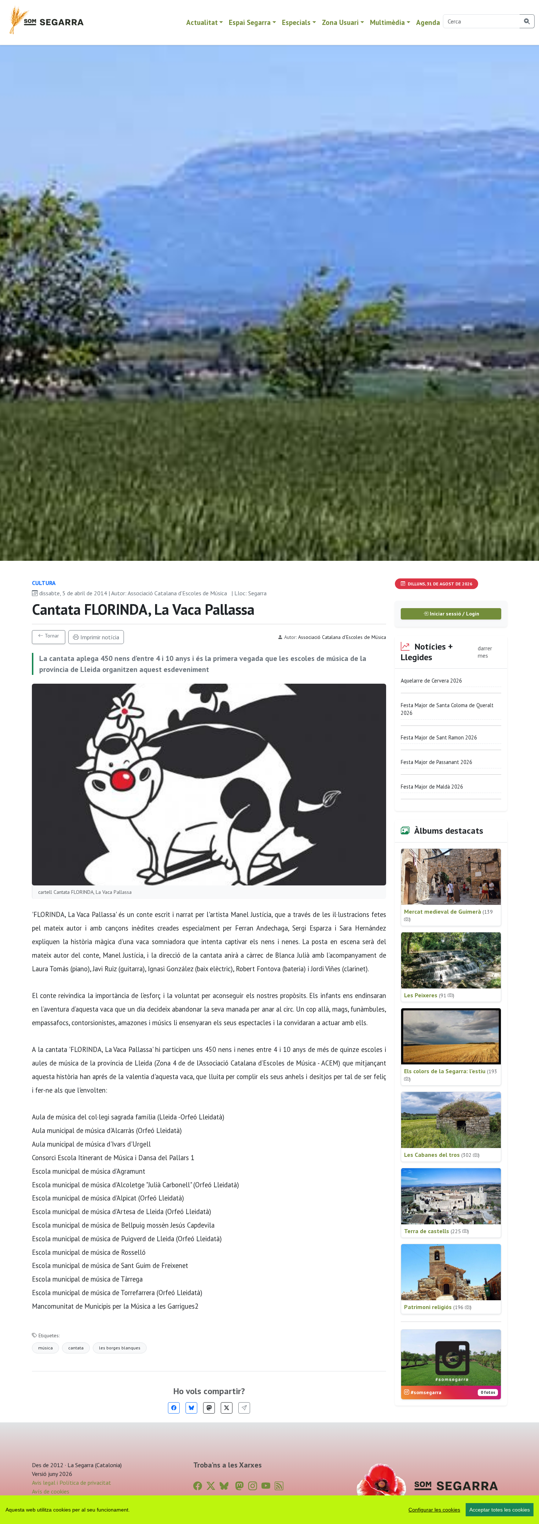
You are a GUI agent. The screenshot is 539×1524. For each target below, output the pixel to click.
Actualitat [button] (202, 22)
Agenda (428, 22)
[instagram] (252, 1486)
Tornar (51, 635)
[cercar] (527, 21)
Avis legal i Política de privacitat (71, 1482)
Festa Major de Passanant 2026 (436, 762)
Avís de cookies (50, 1491)
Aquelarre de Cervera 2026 (431, 680)
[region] (269, 1509)
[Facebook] (174, 1408)
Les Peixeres (429, 995)
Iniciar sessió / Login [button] (453, 613)
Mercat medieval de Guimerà (448, 915)
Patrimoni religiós (438, 1307)
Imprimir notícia (99, 637)
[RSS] (279, 1486)
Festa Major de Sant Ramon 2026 (439, 737)
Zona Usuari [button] (340, 22)
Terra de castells (436, 1231)
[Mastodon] (209, 1408)
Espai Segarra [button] (250, 22)
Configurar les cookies (434, 1510)
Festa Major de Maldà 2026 (432, 786)
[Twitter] (226, 1408)
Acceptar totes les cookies (499, 1510)
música (45, 1348)
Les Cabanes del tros (442, 1154)
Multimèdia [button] (387, 22)
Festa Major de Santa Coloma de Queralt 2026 (447, 709)
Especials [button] (296, 22)
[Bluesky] (191, 1408)
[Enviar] (244, 1408)
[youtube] (265, 1486)
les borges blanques (119, 1348)
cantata (76, 1348)
